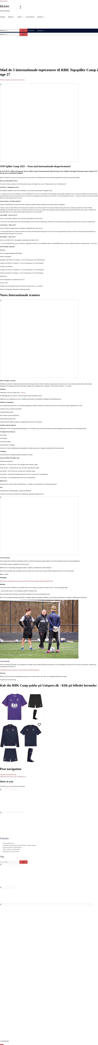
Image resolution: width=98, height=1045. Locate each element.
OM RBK (10, 17)
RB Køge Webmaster (5, 79)
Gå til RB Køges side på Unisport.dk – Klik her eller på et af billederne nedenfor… (20, 670)
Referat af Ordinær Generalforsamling (12, 847)
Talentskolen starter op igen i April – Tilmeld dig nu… (13, 776)
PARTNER (40, 17)
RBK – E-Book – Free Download (11, 849)
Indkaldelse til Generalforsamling (8, 774)
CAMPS (19, 17)
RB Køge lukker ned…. (9, 843)
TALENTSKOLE (30, 17)
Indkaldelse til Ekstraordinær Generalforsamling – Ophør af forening (19, 845)
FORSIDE (2, 17)
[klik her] (23, 392)
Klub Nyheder (22, 79)
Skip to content (3, 1)
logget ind (9, 786)
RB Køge (4, 6)
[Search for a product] (20, 7)
